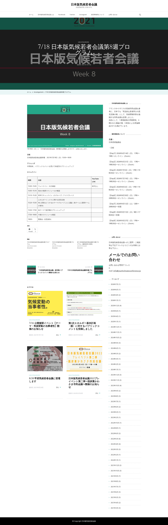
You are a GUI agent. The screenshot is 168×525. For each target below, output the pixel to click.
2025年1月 (114, 321)
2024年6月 (114, 348)
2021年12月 (115, 465)
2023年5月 (114, 412)
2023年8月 (114, 396)
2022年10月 (115, 423)
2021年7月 (114, 487)
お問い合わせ (113, 14)
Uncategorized (83, 42)
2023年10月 (115, 385)
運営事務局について (97, 14)
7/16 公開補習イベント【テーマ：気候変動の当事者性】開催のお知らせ (45, 326)
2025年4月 (114, 316)
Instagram (83, 14)
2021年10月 (115, 471)
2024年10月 (115, 337)
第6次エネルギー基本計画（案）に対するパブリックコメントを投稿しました (84, 326)
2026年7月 (114, 284)
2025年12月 (115, 306)
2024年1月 (114, 369)
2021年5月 (114, 497)
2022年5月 (114, 439)
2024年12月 (115, 327)
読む (57, 335)
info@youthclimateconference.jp (127, 271)
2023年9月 (114, 391)
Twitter (72, 14)
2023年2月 (114, 417)
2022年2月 (114, 455)
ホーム (31, 14)
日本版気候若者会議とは (46, 14)
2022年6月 (114, 433)
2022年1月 (114, 460)
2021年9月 (114, 476)
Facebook (61, 14)
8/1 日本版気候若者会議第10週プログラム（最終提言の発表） (88, 243)
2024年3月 (114, 359)
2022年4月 (114, 444)
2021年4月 (114, 503)
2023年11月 (115, 380)
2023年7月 (114, 401)
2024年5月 (114, 353)
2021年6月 (114, 492)
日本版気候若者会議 (84, 4)
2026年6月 (114, 290)
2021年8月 (114, 481)
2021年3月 (114, 508)
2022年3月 (114, 449)
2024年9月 (114, 343)
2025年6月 (114, 311)
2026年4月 (114, 295)
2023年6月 (114, 407)
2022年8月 (114, 428)
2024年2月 (114, 364)
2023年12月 (115, 375)
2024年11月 (115, 332)
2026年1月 (114, 300)
